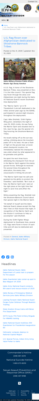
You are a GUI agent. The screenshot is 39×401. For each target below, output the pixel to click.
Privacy (23, 393)
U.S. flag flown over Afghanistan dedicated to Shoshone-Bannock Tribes (19, 42)
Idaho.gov (12, 391)
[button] (4, 20)
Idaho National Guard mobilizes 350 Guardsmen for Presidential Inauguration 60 (19, 325)
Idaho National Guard (19, 239)
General (15, 237)
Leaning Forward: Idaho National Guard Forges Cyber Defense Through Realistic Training (19, 302)
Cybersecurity (11, 393)
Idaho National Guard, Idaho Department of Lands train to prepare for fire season (18, 272)
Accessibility (25, 391)
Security (24, 395)
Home (5, 25)
